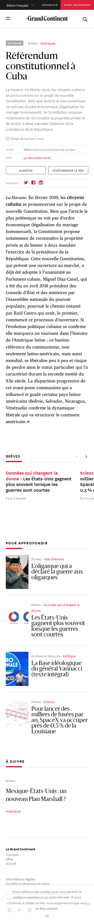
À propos (12, 854)
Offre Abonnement (77, 5)
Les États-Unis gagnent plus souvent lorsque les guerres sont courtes (58, 626)
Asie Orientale (54, 558)
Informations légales (20, 878)
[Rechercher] (84, 18)
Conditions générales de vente (27, 883)
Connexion (50, 5)
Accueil (11, 863)
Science (49, 701)
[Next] (86, 456)
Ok (47, 915)
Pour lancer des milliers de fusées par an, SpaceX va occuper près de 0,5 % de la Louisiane (59, 720)
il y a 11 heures (16, 497)
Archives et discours (45, 655)
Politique (69, 655)
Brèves (32, 42)
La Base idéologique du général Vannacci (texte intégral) (56, 669)
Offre (9, 858)
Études (36, 558)
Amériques (47, 42)
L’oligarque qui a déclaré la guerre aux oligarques (57, 572)
